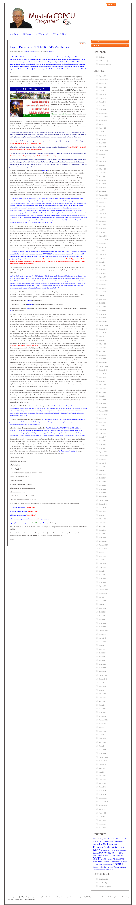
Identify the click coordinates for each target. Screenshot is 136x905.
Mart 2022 (102, 251)
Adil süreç (100, 839)
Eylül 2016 (102, 493)
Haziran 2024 (103, 154)
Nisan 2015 (102, 556)
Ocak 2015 (102, 567)
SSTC (97, 858)
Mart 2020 (102, 340)
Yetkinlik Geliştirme (30, 51)
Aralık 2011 (102, 701)
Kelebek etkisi (110, 847)
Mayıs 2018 (102, 418)
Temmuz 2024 (103, 150)
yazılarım (96, 45)
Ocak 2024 (102, 173)
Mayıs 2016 (102, 508)
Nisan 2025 (102, 128)
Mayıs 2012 (102, 683)
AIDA (106, 838)
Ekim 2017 (102, 444)
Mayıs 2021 (102, 288)
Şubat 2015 (102, 563)
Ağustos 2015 (103, 541)
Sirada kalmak (103, 856)
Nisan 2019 (102, 377)
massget (96, 42)
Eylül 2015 (102, 537)
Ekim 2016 (102, 489)
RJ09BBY (107, 853)
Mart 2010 (102, 772)
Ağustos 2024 (103, 146)
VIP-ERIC (110, 867)
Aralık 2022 (102, 221)
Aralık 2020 (102, 307)
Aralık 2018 (102, 392)
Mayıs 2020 (102, 333)
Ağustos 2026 (103, 76)
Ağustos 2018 (103, 407)
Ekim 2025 (102, 105)
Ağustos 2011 (103, 716)
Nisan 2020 (102, 336)
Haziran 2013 (103, 634)
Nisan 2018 (102, 422)
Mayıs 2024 (102, 158)
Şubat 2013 (102, 649)
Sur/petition (112, 861)
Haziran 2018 (103, 414)
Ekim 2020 (102, 314)
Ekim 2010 (102, 750)
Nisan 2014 (102, 601)
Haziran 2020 (103, 329)
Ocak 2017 (102, 478)
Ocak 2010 (102, 779)
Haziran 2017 (103, 459)
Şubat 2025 (102, 135)
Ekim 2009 (102, 790)
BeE (114, 839)
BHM (117, 839)
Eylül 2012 (102, 668)
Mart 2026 (102, 91)
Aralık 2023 (102, 176)
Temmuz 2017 (103, 455)
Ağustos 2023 (103, 191)
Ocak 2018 (102, 433)
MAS (97, 850)
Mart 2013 (102, 645)
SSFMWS (119, 855)
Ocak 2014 (102, 612)
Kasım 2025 (102, 102)
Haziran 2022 (103, 243)
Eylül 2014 (102, 582)
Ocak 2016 (102, 522)
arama (110, 4)
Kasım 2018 (102, 396)
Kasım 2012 (102, 660)
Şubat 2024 (102, 169)
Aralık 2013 (102, 615)
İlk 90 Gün (110, 870)
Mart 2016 (102, 515)
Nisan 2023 (102, 206)
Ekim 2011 (102, 709)
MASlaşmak (105, 850)
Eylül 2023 (102, 187)
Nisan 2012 (102, 686)
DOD (94, 841)
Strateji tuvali (103, 861)
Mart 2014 (102, 604)
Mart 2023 (102, 210)
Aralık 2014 (102, 571)
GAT (124, 841)
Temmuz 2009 (103, 802)
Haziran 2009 (103, 805)
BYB (121, 839)
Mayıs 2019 (102, 374)
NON (111, 850)
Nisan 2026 (102, 87)
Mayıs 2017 (102, 463)
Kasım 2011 (102, 705)
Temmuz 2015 (103, 545)
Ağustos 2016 (103, 496)
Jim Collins (104, 844)
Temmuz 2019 (103, 366)
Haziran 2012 (103, 679)
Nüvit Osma (117, 850)
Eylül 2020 (102, 318)
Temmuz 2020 (103, 325)
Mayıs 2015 (102, 552)
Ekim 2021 (102, 269)
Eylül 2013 (102, 627)
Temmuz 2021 (103, 280)
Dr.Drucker (109, 841)
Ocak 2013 (102, 653)
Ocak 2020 (102, 347)
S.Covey (115, 853)
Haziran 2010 (103, 761)
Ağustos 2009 (103, 798)
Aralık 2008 (102, 828)
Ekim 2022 (102, 228)
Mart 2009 (102, 817)
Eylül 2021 (102, 273)
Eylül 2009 (102, 794)
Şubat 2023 (102, 213)
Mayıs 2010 (102, 764)
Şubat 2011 (102, 738)
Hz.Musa (96, 844)
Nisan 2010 (102, 768)
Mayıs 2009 (102, 809)
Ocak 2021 (102, 303)
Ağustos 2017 (103, 452)
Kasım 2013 (102, 619)
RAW (100, 853)
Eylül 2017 (102, 448)
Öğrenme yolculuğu (99, 869)
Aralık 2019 (102, 351)
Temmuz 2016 (103, 500)
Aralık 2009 (102, 783)
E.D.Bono (118, 841)
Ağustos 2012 (103, 671)
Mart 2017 (102, 470)
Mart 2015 (102, 560)
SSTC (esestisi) (42, 34)
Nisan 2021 (102, 292)
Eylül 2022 (102, 232)
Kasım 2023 (102, 180)
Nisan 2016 (102, 511)
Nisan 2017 (102, 467)
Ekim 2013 (102, 623)
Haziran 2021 (103, 284)
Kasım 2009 (102, 787)
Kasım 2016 (102, 485)
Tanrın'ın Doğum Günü (106, 864)
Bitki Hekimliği (103, 879)
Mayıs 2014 (102, 597)
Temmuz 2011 (103, 720)
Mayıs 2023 (102, 202)
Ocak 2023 (102, 217)
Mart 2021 (102, 295)
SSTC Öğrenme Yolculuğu (111, 859)
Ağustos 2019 (103, 362)
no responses (50, 51)
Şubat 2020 (102, 344)
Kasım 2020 (102, 310)
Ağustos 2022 (103, 236)
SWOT (119, 861)
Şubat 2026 (102, 94)
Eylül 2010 (102, 753)
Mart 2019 (102, 381)
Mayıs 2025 (102, 124)
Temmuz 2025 (103, 117)
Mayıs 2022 (102, 247)
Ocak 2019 (102, 388)
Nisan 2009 (102, 813)
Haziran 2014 (103, 593)
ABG (94, 839)
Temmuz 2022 (103, 240)
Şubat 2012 (102, 694)
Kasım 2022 (102, 225)
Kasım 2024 (102, 139)
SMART (112, 855)
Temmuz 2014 (103, 589)
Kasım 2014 (102, 575)
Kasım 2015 (102, 530)
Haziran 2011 (103, 723)
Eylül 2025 (102, 109)
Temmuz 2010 (103, 757)
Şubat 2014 (102, 608)
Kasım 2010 (102, 746)
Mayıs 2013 (102, 638)
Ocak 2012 (102, 697)
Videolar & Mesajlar (61, 34)
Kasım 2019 (102, 355)
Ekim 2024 (102, 143)
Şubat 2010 (102, 776)
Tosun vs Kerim (99, 867)
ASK (111, 839)
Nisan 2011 (102, 731)
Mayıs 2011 (102, 727)
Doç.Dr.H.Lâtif (101, 841)
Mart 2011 (102, 735)
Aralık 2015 (102, 526)
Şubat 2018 (102, 429)
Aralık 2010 (102, 742)
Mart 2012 (102, 690)
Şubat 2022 (102, 254)
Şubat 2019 (102, 385)
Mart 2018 (102, 426)
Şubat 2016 (102, 519)
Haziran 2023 (103, 199)
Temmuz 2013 (103, 630)
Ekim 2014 (102, 578)
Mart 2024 (102, 165)
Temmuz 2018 (103, 411)
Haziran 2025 (103, 120)
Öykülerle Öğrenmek (105, 883)
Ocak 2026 (102, 98)
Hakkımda (27, 34)
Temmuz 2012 (103, 675)
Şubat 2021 (102, 299)
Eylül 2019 (102, 359)
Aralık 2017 (102, 437)
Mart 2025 (102, 132)
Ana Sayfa (14, 34)
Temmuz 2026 (103, 79)
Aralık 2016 (102, 481)
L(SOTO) (121, 847)
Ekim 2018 (102, 400)
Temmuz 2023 (103, 195)
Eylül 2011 (102, 712)
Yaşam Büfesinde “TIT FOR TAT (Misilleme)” (40, 47)
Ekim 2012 (102, 664)
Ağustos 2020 (103, 321)
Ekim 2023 (102, 184)
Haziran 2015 (103, 548)
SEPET (95, 855)
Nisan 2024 (102, 161)
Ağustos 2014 (103, 586)
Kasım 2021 (102, 266)
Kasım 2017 (102, 441)
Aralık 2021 (102, 262)
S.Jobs (121, 853)
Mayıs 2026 (102, 83)
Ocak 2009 (102, 824)
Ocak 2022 (102, 258)
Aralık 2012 (102, 656)
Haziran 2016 (103, 504)
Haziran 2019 (103, 370)
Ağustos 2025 (103, 113)
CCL (124, 839)
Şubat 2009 (102, 820)
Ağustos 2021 (103, 277)
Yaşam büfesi (119, 867)
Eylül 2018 (102, 403)
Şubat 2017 (102, 474)
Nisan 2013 (102, 642)
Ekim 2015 (102, 534)
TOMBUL (118, 864)
